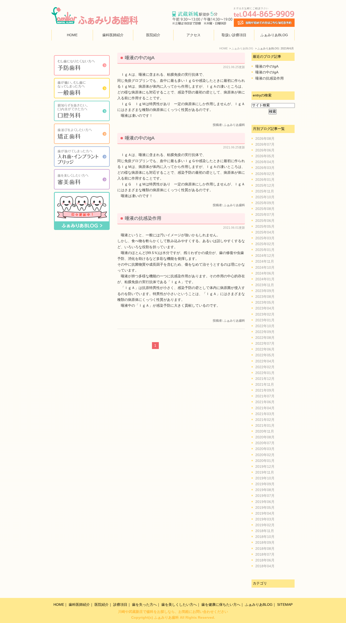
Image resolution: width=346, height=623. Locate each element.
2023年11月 (264, 285)
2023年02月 (265, 314)
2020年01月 (265, 461)
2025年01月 (265, 250)
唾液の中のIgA (140, 57)
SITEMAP (285, 605)
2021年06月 (265, 402)
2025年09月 (265, 203)
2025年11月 (264, 191)
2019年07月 (265, 496)
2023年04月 (265, 308)
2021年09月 (265, 390)
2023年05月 (265, 302)
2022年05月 (265, 355)
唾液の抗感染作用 (143, 218)
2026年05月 (265, 156)
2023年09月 (265, 291)
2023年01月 (265, 320)
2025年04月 (265, 232)
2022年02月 (265, 367)
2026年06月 (265, 150)
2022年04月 (265, 361)
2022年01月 (265, 373)
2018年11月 (264, 531)
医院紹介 (153, 35)
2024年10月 (265, 267)
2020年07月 (265, 443)
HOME (72, 35)
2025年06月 (265, 221)
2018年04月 (265, 566)
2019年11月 (264, 472)
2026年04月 (265, 162)
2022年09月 (265, 332)
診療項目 (120, 605)
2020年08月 (265, 437)
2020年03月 (265, 449)
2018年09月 (265, 542)
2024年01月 (265, 279)
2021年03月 (265, 414)
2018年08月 (265, 549)
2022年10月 (265, 326)
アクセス (193, 35)
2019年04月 (265, 513)
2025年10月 (265, 197)
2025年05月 (265, 226)
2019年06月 (265, 502)
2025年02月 (265, 244)
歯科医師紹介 (113, 35)
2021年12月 (265, 379)
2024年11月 (264, 261)
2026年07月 (265, 144)
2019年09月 (265, 484)
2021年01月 (265, 425)
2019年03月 (265, 519)
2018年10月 (265, 537)
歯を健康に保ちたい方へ (220, 605)
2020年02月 (265, 455)
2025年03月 (265, 238)
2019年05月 (265, 508)
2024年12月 (265, 256)
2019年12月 (265, 467)
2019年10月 (265, 478)
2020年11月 (264, 431)
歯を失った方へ (144, 605)
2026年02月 (265, 174)
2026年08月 (265, 139)
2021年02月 (265, 420)
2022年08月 (265, 338)
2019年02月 (265, 525)
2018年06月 (265, 560)
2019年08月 (265, 490)
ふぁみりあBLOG (274, 35)
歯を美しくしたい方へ (179, 605)
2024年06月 (265, 273)
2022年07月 (265, 343)
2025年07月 (265, 215)
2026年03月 (265, 168)
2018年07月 (265, 554)
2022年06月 (265, 349)
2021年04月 (265, 408)
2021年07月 (265, 396)
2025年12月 (265, 185)
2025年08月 (265, 209)
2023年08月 (265, 297)
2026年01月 (265, 180)
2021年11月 (264, 384)
